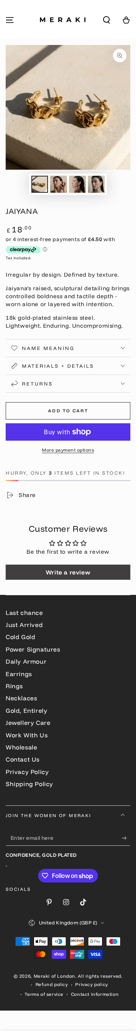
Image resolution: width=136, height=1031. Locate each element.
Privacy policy (91, 984)
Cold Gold (20, 637)
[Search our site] (106, 20)
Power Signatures (33, 649)
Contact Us (23, 759)
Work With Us (27, 735)
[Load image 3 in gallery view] (77, 184)
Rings (14, 686)
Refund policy (52, 984)
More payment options (68, 450)
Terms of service (44, 994)
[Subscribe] (126, 838)
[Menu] (10, 20)
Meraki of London (55, 976)
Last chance (24, 612)
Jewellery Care (28, 722)
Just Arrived (24, 625)
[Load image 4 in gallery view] (96, 184)
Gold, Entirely (26, 710)
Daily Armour (26, 661)
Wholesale (21, 747)
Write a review (68, 572)
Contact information (95, 994)
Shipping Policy (29, 784)
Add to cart (68, 410)
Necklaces (21, 698)
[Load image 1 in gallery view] (39, 184)
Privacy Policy (27, 772)
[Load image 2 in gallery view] (58, 184)
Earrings (19, 674)
